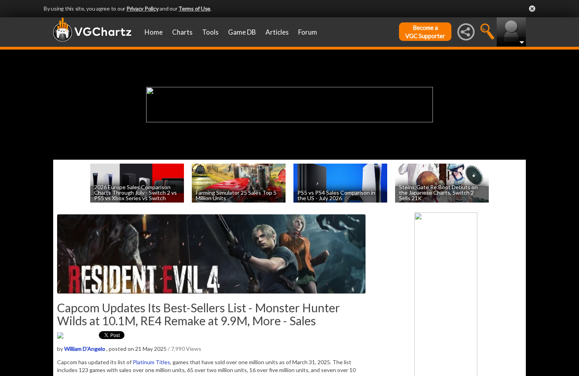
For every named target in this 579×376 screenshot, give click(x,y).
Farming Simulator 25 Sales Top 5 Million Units (236, 195)
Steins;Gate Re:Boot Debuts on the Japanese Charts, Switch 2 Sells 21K (438, 192)
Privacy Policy (142, 8)
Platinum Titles (151, 362)
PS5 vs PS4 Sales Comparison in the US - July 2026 (336, 195)
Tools (210, 32)
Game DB (242, 32)
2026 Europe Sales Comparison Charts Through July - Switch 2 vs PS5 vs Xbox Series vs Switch (135, 192)
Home (154, 32)
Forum (307, 32)
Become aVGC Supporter (425, 31)
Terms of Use (194, 8)
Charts (182, 32)
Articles (277, 32)
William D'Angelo (84, 348)
